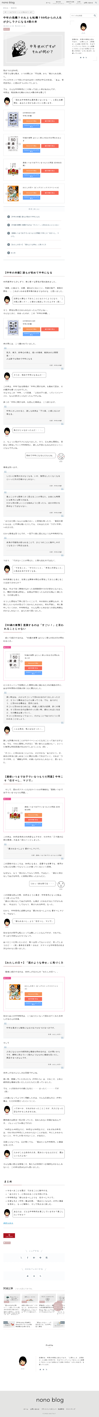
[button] (47, 1258)
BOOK (8, 1242)
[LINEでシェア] (40, 1258)
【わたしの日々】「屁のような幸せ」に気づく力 (28, 244)
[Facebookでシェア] (28, 1258)
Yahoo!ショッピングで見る (31, 126)
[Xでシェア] (21, 1258)
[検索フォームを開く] (96, 3)
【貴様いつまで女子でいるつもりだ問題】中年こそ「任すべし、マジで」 (35, 234)
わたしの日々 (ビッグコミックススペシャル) (41, 187)
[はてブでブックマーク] (34, 1258)
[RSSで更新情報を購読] (40, 1276)
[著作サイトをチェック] (28, 1276)
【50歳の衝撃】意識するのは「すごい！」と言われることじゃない (35, 225)
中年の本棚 (27, 116)
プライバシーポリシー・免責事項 (53, 1409)
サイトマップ (70, 1409)
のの (83, 33)
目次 (31, 209)
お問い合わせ (34, 1409)
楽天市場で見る (50, 121)
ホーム (26, 1409)
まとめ (13, 253)
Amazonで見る (31, 121)
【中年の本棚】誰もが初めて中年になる (25, 217)
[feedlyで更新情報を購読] (34, 1276)
